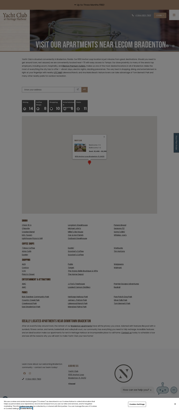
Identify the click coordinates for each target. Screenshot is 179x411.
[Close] (175, 404)
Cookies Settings (137, 404)
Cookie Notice (26, 408)
